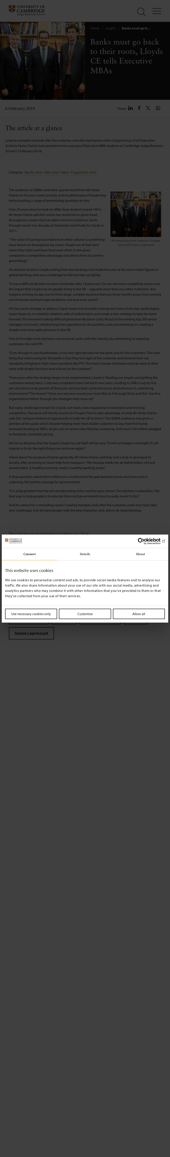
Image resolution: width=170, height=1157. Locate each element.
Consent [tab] (29, 554)
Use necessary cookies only (31, 613)
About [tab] (140, 554)
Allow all (138, 613)
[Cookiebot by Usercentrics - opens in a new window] (145, 541)
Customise (85, 613)
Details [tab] (85, 554)
